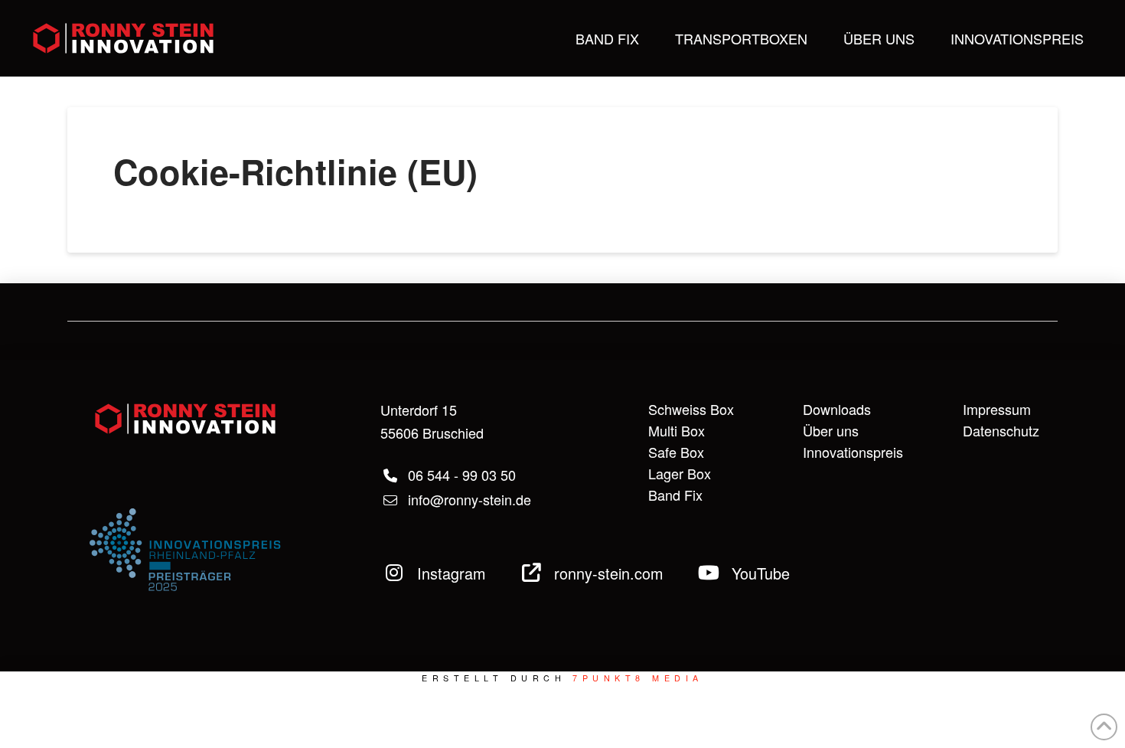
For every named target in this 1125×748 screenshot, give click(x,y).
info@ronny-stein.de (467, 499)
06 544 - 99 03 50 (460, 475)
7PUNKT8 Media (637, 678)
